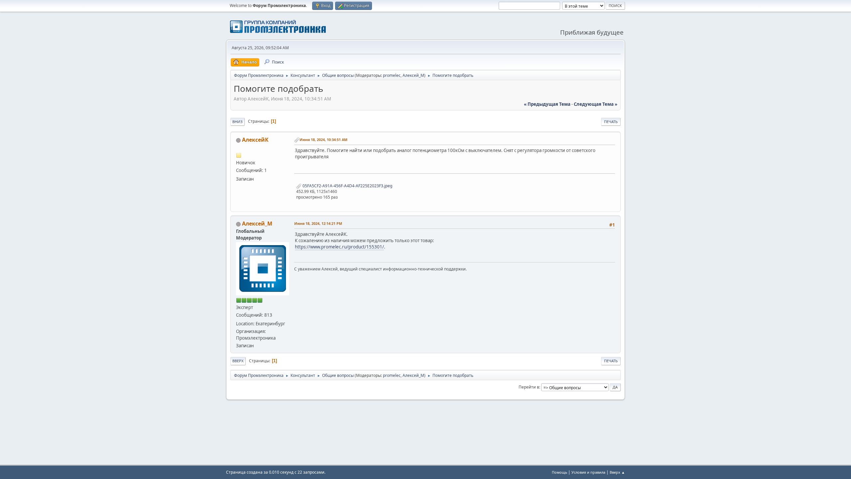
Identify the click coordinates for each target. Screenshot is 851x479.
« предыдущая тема (547, 104)
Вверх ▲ (617, 472)
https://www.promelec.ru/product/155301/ (339, 247)
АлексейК (255, 139)
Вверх (238, 360)
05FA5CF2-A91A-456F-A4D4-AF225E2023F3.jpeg (347, 186)
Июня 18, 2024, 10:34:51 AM (323, 139)
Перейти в (529, 387)
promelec (392, 75)
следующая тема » (595, 104)
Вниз (237, 121)
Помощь (559, 472)
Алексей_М (413, 75)
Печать (611, 121)
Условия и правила (588, 472)
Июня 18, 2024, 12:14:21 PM (318, 223)
